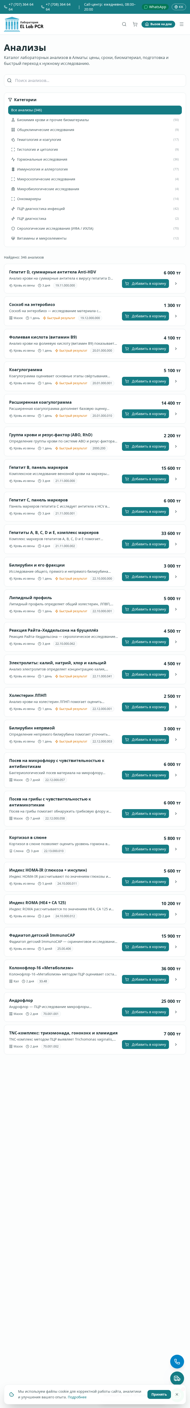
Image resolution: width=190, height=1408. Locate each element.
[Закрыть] (177, 1394)
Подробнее (77, 1396)
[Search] (124, 24)
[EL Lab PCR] (24, 24)
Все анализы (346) (26, 110)
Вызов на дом (161, 24)
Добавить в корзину (149, 283)
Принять (159, 1394)
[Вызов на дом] (177, 1378)
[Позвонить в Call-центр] (177, 1362)
